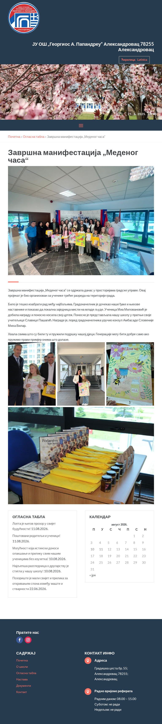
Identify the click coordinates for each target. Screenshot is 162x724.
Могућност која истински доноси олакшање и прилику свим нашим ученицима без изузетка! (36, 553)
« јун (92, 575)
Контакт (21, 692)
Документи (23, 685)
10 (92, 549)
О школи (22, 666)
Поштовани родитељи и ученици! (36, 536)
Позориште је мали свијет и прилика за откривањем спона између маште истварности (40, 583)
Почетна (22, 660)
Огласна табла (26, 673)
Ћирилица (128, 59)
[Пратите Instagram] (28, 640)
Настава (22, 679)
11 (101, 549)
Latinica (142, 59)
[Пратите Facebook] (19, 640)
